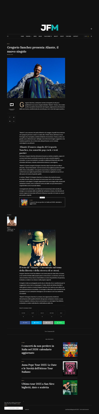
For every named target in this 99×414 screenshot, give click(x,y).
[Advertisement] (49, 11)
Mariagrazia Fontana (12, 109)
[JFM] (49, 28)
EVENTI (31, 200)
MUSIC (23, 361)
